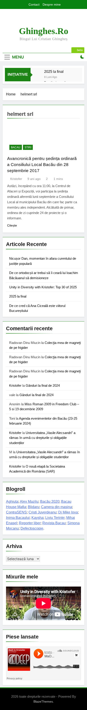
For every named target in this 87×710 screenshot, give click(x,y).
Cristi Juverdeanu (42, 512)
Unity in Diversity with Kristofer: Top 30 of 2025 (43, 287)
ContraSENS (16, 512)
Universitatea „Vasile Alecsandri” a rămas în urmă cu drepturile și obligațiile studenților (42, 438)
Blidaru (33, 507)
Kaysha (37, 518)
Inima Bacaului (18, 518)
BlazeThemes (43, 701)
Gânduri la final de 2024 (43, 385)
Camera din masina (56, 507)
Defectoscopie (32, 528)
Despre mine (52, 4)
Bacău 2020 (49, 501)
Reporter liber (30, 523)
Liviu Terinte (54, 518)
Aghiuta (12, 501)
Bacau (15, 147)
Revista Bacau (54, 523)
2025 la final (54, 71)
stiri (28, 147)
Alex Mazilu (29, 501)
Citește (12, 225)
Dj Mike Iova (68, 512)
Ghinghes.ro (43, 31)
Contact (34, 4)
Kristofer (16, 179)
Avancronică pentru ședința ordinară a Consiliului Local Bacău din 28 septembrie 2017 (42, 164)
